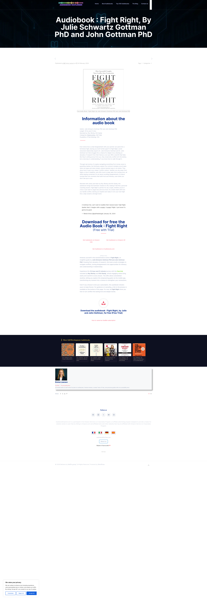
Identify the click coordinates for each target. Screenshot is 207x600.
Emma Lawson (69, 63)
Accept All (31, 593)
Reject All (21, 593)
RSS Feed (104, 451)
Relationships (91, 135)
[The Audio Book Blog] (71, 3)
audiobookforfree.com (104, 437)
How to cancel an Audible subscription (103, 320)
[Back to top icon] (148, 465)
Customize (10, 593)
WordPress (101, 464)
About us (103, 441)
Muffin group (72, 464)
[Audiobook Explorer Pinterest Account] (114, 415)
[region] (21, 588)
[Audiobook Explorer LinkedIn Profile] (98, 415)
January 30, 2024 (109, 213)
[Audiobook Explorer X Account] (104, 415)
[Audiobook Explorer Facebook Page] (93, 415)
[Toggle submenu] (107, 8)
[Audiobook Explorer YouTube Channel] (109, 415)
